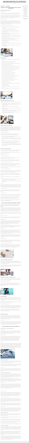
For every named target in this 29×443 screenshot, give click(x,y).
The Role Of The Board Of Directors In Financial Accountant (11, 8)
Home (14, 3)
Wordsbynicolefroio (14, 1)
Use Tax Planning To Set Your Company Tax (11, 326)
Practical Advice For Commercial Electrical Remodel (25, 12)
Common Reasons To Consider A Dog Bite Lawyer (25, 14)
